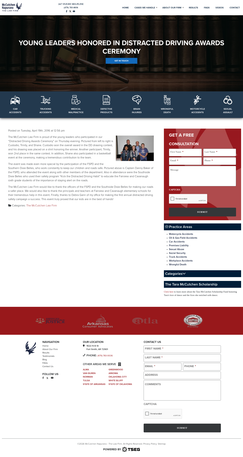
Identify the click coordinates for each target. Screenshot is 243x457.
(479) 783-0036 (105, 355)
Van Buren (89, 373)
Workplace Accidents (181, 260)
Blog (44, 359)
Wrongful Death (177, 264)
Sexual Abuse (176, 249)
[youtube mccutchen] (74, 11)
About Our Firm (171, 7)
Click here (168, 291)
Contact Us (47, 366)
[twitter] (47, 378)
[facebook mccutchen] (66, 11)
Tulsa (86, 380)
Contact (235, 7)
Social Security (177, 253)
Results (193, 7)
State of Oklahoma (120, 384)
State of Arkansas (94, 384)
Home (125, 7)
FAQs (207, 7)
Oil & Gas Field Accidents (183, 237)
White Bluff (116, 380)
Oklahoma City (118, 376)
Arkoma (113, 373)
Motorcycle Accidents (181, 234)
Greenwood (116, 369)
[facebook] (43, 378)
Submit (202, 212)
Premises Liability (179, 245)
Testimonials (48, 356)
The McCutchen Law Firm (41, 205)
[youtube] (52, 378)
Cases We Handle (145, 7)
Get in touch (121, 61)
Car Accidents (177, 241)
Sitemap (162, 443)
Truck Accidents (178, 256)
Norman (88, 376)
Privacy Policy (150, 443)
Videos (219, 7)
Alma (86, 369)
